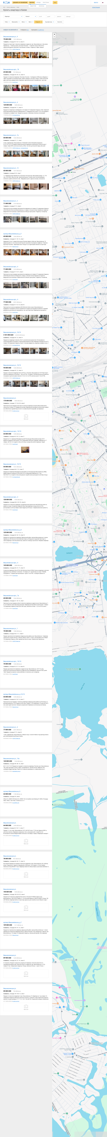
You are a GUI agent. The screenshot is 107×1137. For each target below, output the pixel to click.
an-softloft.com (16, 802)
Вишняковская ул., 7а (11, 135)
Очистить (59, 22)
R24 (4, 7)
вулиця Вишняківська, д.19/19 (14, 694)
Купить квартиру (11, 7)
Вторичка (41, 6)
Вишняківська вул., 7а (11, 595)
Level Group (15, 82)
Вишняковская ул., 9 (10, 36)
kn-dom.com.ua (16, 410)
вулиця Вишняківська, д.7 (12, 234)
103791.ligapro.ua (16, 49)
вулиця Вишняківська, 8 (11, 791)
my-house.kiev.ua (16, 115)
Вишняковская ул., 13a (11, 758)
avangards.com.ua (16, 771)
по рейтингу (41, 29)
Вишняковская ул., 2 (10, 201)
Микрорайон (15, 22)
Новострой (33, 6)
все (28, 29)
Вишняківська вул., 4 (10, 267)
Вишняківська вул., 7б (11, 69)
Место (30, 22)
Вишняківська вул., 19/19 (12, 431)
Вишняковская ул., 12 (11, 168)
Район (6, 22)
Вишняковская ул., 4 (10, 102)
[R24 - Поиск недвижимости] (6, 2)
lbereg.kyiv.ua (15, 246)
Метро (23, 22)
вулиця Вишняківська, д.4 (12, 530)
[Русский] (102, 2)
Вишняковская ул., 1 (10, 628)
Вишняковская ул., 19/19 (12, 332)
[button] (54, 34)
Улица (38, 22)
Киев (55, 2)
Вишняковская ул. (9, 398)
